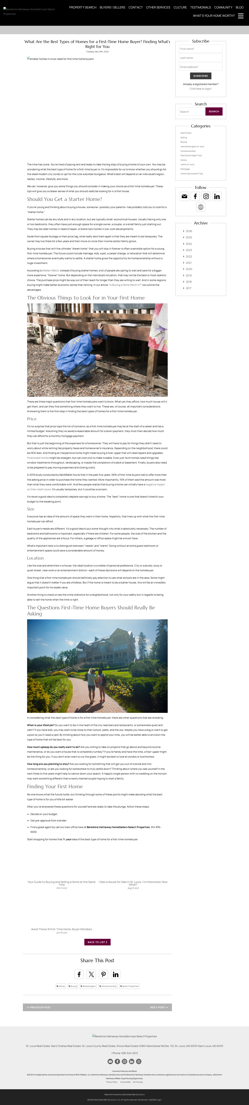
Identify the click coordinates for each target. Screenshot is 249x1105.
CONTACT (136, 7)
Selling (184, 137)
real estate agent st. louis (192, 146)
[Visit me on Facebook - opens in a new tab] (195, 196)
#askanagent (89, 986)
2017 (188, 288)
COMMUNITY (223, 7)
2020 (189, 269)
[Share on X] (91, 974)
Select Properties (130, 986)
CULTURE (180, 7)
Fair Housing (138, 1082)
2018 (189, 282)
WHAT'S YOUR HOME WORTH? (214, 16)
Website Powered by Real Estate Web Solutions (124, 1094)
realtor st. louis (187, 164)
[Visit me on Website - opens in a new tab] (200, 207)
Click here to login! (201, 88)
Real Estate (186, 132)
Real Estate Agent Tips (191, 155)
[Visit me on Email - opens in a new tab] (184, 196)
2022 (189, 256)
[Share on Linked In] (115, 974)
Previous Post (40, 1007)
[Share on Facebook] (79, 974)
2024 (189, 244)
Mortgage (185, 169)
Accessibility (125, 1082)
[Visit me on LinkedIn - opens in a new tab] (217, 196)
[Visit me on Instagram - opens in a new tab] (206, 196)
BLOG (240, 7)
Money (61, 986)
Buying (73, 986)
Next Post (157, 1007)
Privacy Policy (111, 1082)
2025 (189, 237)
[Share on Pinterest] (103, 974)
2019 (189, 275)
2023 (189, 250)
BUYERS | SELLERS (112, 7)
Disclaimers (143, 1099)
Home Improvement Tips (192, 173)
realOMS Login (155, 1099)
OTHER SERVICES (158, 7)
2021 (189, 263)
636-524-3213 (129, 1053)
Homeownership (109, 986)
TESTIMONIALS (200, 7)
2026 (189, 231)
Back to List (97, 942)
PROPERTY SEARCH (82, 7)
